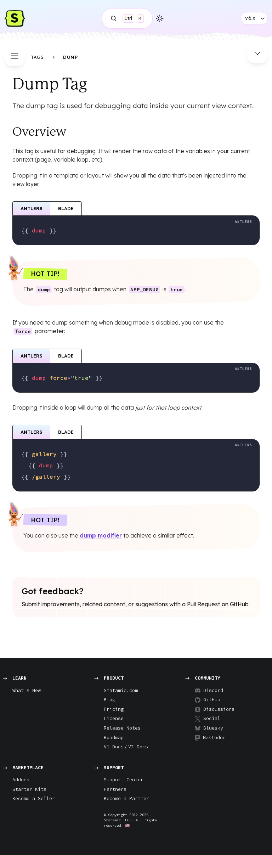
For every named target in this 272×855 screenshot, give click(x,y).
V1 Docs (114, 747)
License (114, 718)
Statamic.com (121, 690)
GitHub (211, 700)
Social (211, 718)
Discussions (216, 709)
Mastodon (214, 738)
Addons (20, 780)
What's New (26, 690)
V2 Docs (138, 747)
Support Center (123, 780)
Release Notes (122, 728)
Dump (70, 57)
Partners (115, 789)
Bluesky (213, 728)
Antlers (31, 208)
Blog (109, 700)
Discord (213, 690)
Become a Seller (33, 798)
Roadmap (114, 738)
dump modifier (101, 535)
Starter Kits (29, 789)
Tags (37, 57)
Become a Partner (126, 798)
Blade (66, 208)
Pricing (114, 709)
